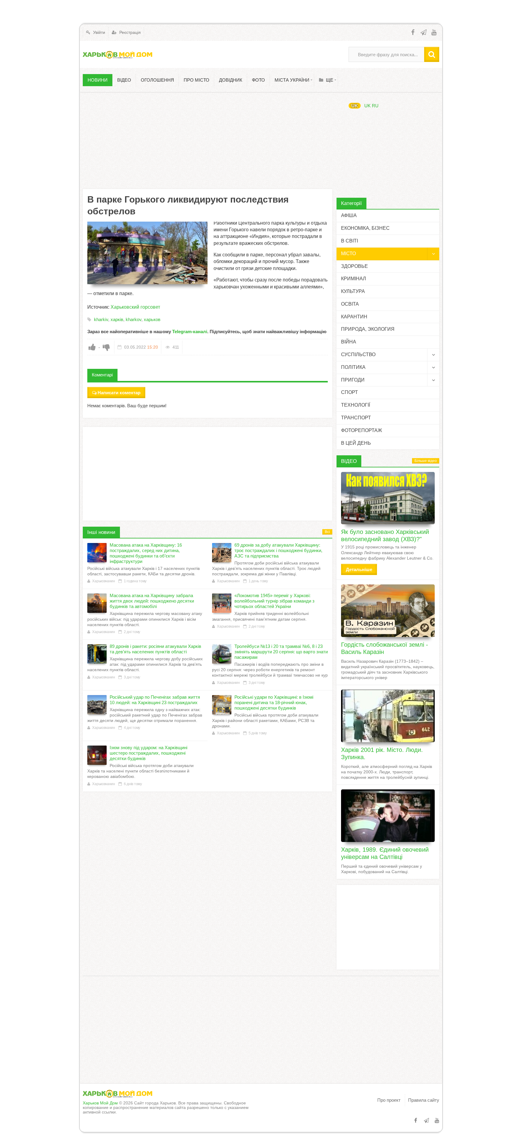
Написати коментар (119, 392)
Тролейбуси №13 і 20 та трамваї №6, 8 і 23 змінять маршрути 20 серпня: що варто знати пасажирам (281, 652)
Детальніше (359, 569)
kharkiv (101, 319)
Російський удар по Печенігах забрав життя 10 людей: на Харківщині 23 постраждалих (155, 699)
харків (117, 319)
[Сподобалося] (92, 347)
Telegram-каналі (189, 331)
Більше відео (425, 461)
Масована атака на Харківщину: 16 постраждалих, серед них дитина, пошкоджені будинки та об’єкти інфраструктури (146, 553)
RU (375, 105)
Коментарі (102, 374)
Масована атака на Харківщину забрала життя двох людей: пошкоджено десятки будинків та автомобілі (152, 601)
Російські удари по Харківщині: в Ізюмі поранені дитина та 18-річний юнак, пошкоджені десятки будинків (273, 702)
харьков (152, 319)
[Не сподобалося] (106, 347)
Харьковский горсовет (135, 307)
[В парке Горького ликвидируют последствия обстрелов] (147, 253)
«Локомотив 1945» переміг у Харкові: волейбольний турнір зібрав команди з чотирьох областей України (274, 601)
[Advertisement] (207, 140)
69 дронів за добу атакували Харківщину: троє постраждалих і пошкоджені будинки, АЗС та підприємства (278, 550)
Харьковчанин (103, 581)
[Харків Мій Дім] (117, 54)
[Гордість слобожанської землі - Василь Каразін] (388, 610)
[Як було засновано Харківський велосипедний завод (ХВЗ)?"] (388, 498)
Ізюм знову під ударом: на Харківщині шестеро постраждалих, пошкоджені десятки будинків (148, 753)
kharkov (133, 319)
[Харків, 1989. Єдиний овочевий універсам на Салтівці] (388, 815)
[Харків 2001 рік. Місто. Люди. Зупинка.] (388, 716)
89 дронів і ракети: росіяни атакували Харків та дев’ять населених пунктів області (155, 649)
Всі (327, 532)
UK (354, 105)
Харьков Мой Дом (100, 1102)
